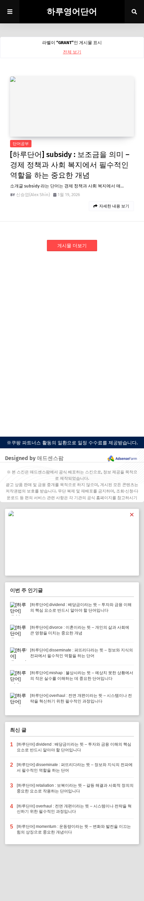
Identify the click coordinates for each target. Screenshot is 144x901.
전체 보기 (72, 51)
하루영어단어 (72, 12)
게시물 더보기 (72, 246)
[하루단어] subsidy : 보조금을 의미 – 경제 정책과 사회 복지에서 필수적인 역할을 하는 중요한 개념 (69, 165)
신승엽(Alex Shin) (33, 194)
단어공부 (21, 143)
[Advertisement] (72, 337)
